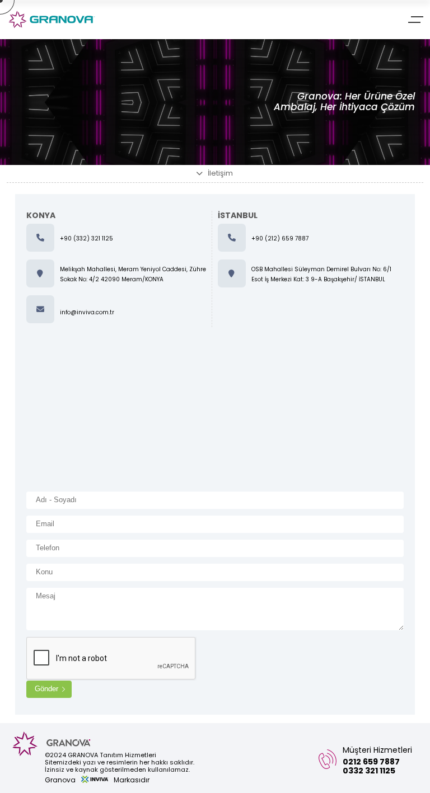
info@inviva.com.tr (87, 312)
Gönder (46, 689)
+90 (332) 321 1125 (86, 238)
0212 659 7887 (371, 761)
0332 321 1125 (369, 770)
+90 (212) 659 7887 (280, 238)
